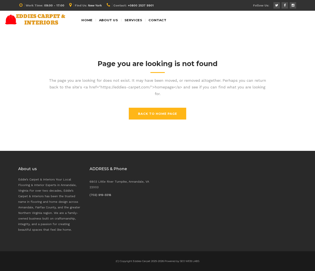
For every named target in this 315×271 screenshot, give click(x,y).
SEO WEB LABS (189, 261)
